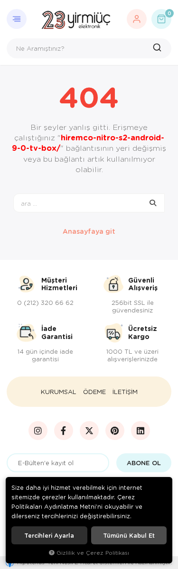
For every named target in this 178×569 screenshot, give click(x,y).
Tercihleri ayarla (49, 535)
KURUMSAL (58, 391)
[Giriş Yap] (137, 19)
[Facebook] (63, 430)
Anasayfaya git (89, 231)
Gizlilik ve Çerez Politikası (92, 552)
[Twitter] (89, 430)
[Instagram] (37, 430)
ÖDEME (94, 391)
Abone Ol (144, 463)
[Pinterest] (114, 430)
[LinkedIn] (140, 430)
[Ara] (158, 48)
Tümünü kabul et (129, 535)
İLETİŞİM (125, 391)
